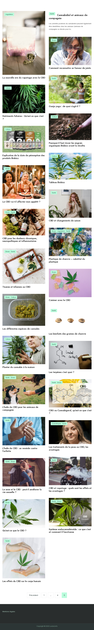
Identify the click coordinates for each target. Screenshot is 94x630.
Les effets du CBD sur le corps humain (21, 581)
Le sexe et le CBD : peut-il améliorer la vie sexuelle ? (22, 491)
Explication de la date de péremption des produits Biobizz (23, 157)
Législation (9, 14)
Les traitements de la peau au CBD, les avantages (68, 448)
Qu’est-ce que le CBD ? (14, 530)
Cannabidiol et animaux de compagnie (68, 16)
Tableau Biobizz (57, 182)
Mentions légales (8, 611)
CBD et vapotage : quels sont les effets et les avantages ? (70, 489)
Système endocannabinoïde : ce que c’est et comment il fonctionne (70, 531)
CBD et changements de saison (64, 220)
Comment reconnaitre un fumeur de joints (70, 68)
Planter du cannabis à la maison (18, 367)
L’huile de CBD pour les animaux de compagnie (20, 409)
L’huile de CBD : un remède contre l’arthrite (19, 450)
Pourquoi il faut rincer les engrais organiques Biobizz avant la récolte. (67, 144)
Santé (52, 14)
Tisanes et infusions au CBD (16, 287)
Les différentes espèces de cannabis (20, 328)
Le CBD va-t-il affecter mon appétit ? (21, 201)
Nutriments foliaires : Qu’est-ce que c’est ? (22, 117)
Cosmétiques (56, 423)
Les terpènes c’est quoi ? (61, 372)
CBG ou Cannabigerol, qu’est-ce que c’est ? (70, 412)
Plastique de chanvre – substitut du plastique (67, 260)
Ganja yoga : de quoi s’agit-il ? (64, 106)
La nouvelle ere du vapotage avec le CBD (23, 77)
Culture (8, 88)
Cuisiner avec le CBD (59, 300)
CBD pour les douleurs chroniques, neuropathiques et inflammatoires (19, 240)
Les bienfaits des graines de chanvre (67, 334)
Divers (54, 40)
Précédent (33, 595)
